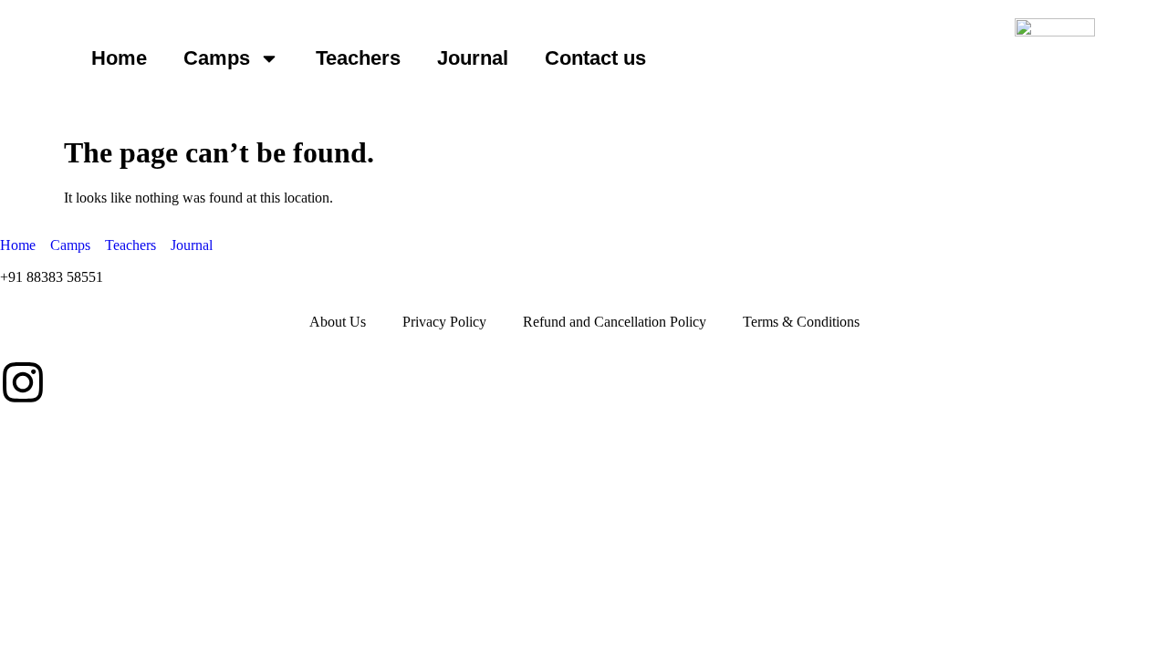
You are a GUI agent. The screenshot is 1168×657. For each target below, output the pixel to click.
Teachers (358, 58)
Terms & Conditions (801, 321)
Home (119, 58)
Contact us (595, 58)
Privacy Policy (444, 321)
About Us (337, 321)
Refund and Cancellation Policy (614, 321)
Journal (472, 58)
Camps (216, 58)
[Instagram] (23, 382)
